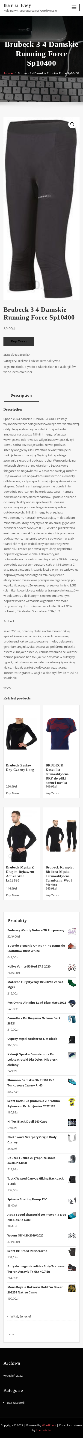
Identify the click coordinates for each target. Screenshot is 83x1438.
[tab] (21, 397)
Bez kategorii (15, 1402)
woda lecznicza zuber (17, 372)
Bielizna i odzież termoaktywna (39, 361)
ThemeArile (43, 1430)
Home (8, 73)
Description (21, 395)
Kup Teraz (19, 341)
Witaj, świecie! (21, 1316)
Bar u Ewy (17, 5)
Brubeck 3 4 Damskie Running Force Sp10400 (48, 73)
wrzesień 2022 (13, 1375)
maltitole (17, 367)
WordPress (49, 1425)
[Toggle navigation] (74, 7)
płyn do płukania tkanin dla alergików (50, 367)
